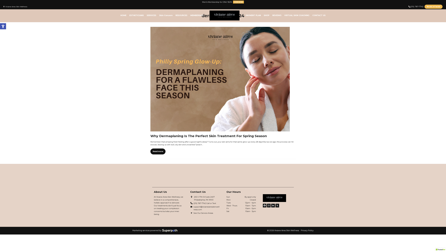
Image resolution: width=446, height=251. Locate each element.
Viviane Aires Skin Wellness (16, 7)
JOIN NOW (238, 2)
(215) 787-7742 (416, 6)
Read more (158, 151)
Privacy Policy (307, 230)
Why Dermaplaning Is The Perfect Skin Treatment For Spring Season (208, 136)
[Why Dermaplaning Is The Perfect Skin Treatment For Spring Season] (220, 79)
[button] (3, 26)
